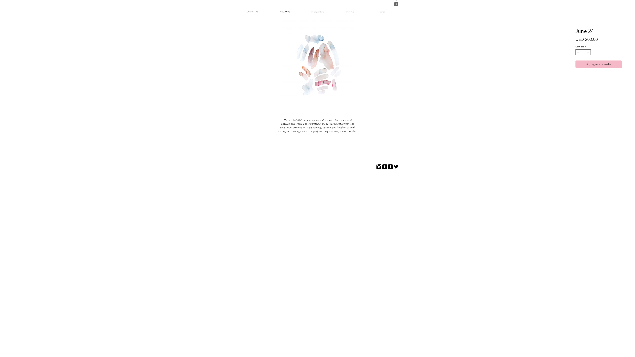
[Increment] (588, 52)
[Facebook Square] (390, 166)
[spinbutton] (583, 52)
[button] (396, 3)
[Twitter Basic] (396, 166)
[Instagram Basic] (378, 166)
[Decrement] (578, 52)
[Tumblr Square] (384, 166)
